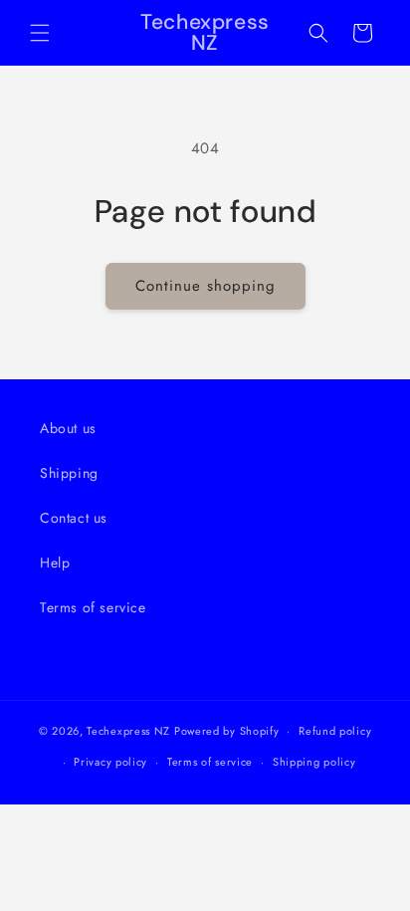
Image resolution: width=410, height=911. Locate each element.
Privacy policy (110, 762)
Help (55, 562)
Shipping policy (314, 762)
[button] (40, 33)
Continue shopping (205, 286)
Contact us (73, 518)
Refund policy (335, 731)
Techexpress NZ (128, 731)
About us (68, 428)
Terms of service (93, 607)
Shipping (69, 473)
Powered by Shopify (227, 731)
